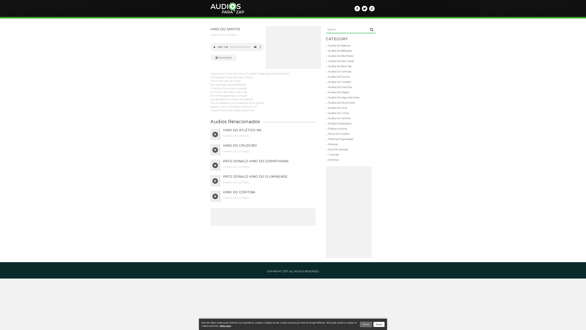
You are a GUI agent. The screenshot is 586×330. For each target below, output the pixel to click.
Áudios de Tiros (337, 107)
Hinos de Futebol (223, 34)
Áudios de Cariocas (339, 71)
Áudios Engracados (339, 123)
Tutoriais (333, 154)
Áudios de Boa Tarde (341, 61)
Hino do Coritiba (239, 192)
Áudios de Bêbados (340, 50)
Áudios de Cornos (339, 76)
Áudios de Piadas (338, 92)
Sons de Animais (338, 149)
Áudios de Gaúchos (340, 87)
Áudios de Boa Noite (340, 56)
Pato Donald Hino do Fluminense (255, 176)
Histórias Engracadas (340, 139)
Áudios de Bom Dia (339, 66)
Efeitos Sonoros (337, 128)
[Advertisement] (293, 47)
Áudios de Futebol (339, 82)
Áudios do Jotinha (339, 118)
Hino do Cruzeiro (240, 145)
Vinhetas (333, 159)
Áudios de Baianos (339, 45)
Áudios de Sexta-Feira (341, 102)
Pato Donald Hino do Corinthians (256, 161)
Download (225, 57)
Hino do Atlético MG (242, 130)
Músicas (333, 144)
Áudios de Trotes (338, 113)
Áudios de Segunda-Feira (343, 97)
